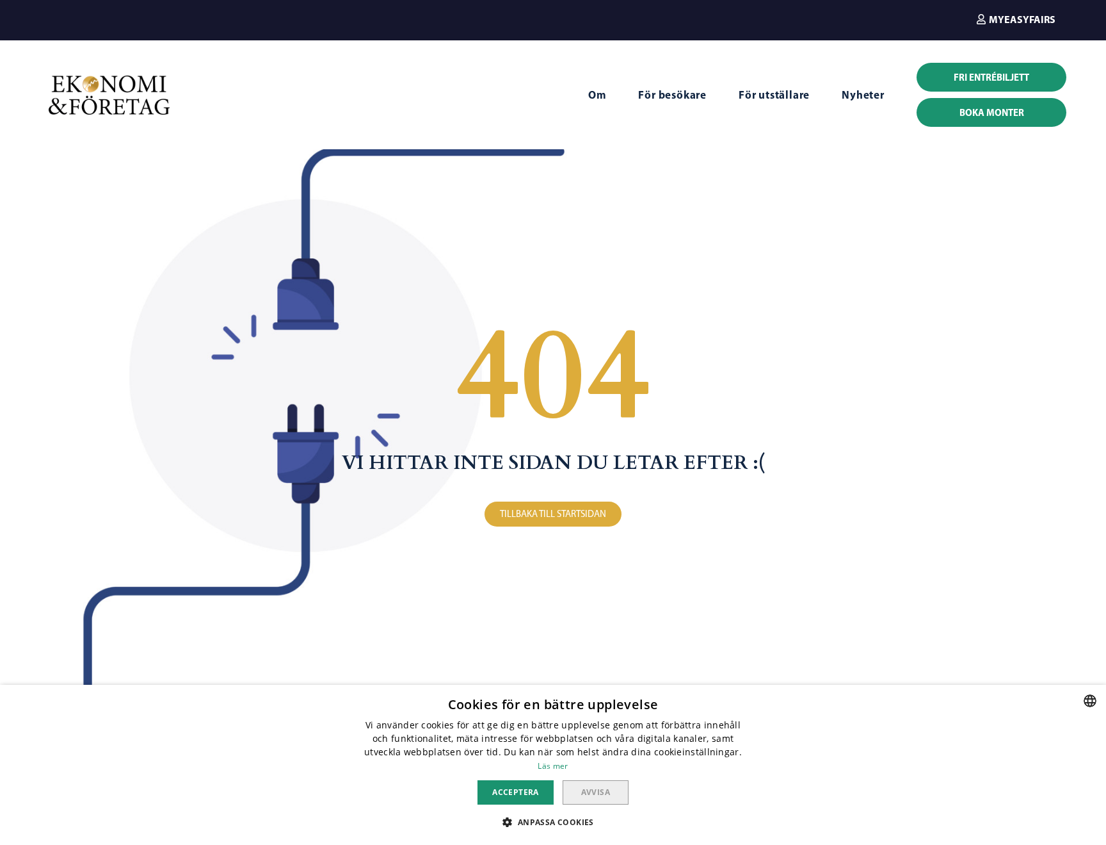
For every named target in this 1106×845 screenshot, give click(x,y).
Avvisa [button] (595, 792)
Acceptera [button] (515, 792)
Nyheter (863, 94)
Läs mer (553, 765)
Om (597, 94)
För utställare (774, 94)
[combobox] (1090, 700)
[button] (1016, 19)
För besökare (672, 94)
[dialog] (553, 765)
